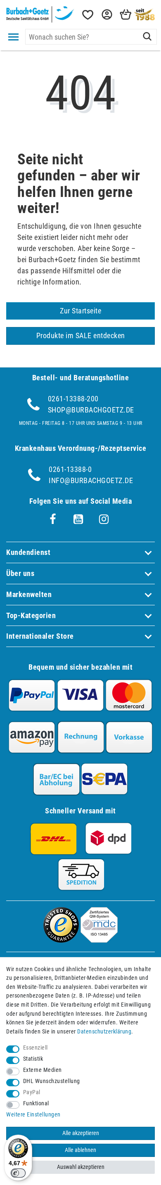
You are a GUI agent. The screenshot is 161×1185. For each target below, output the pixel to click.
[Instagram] (104, 519)
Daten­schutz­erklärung (104, 1031)
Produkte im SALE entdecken (80, 335)
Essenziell (35, 1047)
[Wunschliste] (87, 14)
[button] (106, 14)
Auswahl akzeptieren (80, 1167)
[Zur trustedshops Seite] (61, 940)
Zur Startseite (80, 310)
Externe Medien (42, 1070)
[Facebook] (53, 519)
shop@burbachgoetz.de (91, 409)
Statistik (33, 1058)
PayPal (31, 1092)
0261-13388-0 (70, 469)
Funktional (36, 1103)
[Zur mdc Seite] (99, 940)
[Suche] (147, 36)
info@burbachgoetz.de (91, 480)
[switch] (18, 1173)
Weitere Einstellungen (33, 1114)
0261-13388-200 (73, 398)
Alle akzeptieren (80, 1133)
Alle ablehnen (80, 1150)
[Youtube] (78, 519)
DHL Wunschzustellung (51, 1081)
